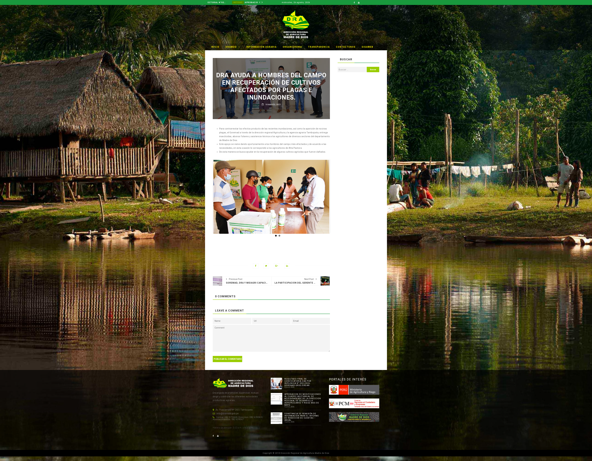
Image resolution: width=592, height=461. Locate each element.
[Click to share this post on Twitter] (266, 266)
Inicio (215, 47)
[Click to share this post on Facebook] (255, 266)
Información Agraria (261, 47)
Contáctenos (346, 47)
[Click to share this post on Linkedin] (287, 266)
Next (334, 196)
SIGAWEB (367, 47)
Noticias (255, 2)
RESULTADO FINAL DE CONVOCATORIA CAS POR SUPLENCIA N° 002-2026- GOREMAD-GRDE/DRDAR (297, 382)
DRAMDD (231, 47)
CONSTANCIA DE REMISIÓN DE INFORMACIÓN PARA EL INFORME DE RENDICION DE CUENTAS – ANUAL (301, 417)
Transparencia (319, 47)
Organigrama (292, 47)
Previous (209, 196)
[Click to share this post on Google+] (276, 266)
